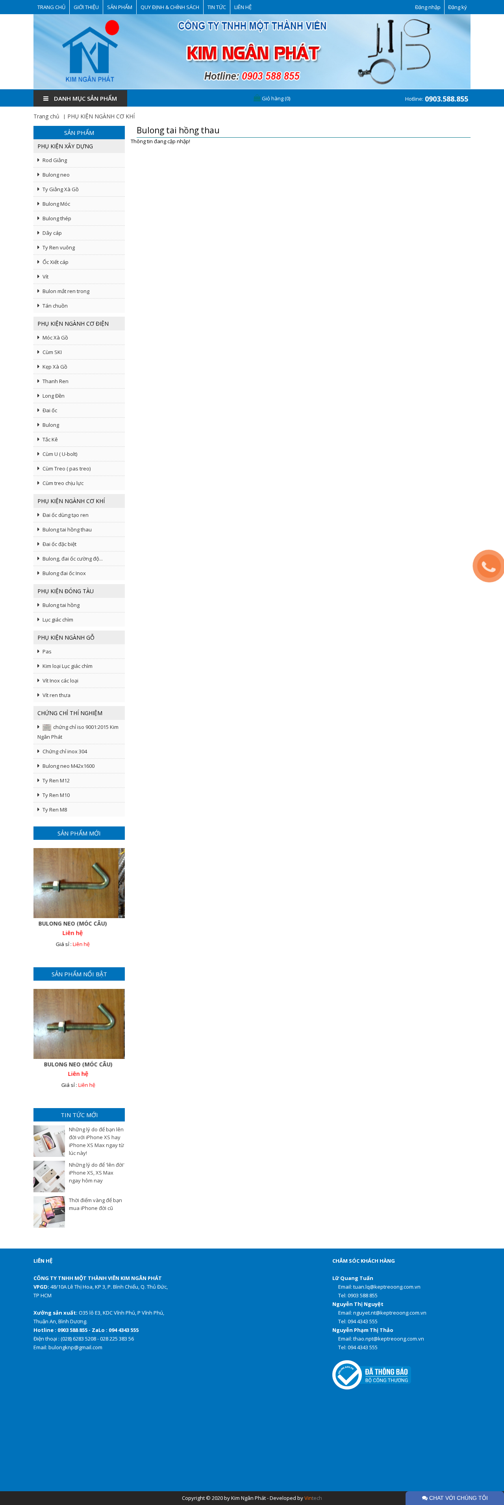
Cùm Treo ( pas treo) (67, 468)
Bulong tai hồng (61, 605)
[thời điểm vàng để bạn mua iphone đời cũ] (49, 1212)
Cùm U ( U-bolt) (60, 453)
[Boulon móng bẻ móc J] (79, 883)
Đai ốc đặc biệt (59, 544)
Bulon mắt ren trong (66, 291)
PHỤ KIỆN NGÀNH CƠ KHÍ (101, 116)
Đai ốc (50, 410)
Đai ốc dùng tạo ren (66, 514)
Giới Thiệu (86, 7)
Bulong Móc (56, 203)
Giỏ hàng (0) (275, 98)
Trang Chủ (51, 7)
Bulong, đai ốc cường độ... (73, 558)
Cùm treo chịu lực (63, 483)
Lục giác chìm (58, 619)
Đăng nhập (428, 7)
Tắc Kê (50, 439)
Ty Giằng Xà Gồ (61, 189)
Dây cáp (52, 232)
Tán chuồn (55, 305)
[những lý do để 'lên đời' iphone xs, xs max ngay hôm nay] (49, 1176)
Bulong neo (56, 174)
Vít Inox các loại (60, 680)
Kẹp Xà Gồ (55, 366)
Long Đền (54, 395)
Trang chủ (46, 116)
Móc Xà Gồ (55, 337)
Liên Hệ (243, 7)
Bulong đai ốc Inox (64, 573)
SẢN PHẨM (119, 7)
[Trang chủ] (252, 51)
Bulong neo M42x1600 (68, 765)
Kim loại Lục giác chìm (68, 666)
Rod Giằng (55, 160)
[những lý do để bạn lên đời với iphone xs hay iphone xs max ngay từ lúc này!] (49, 1141)
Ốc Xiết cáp (56, 262)
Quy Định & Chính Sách (170, 7)
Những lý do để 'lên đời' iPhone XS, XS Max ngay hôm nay (96, 1172)
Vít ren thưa (56, 695)
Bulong (51, 424)
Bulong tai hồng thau (67, 529)
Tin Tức (217, 7)
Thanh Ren (56, 381)
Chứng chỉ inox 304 (65, 751)
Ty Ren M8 (55, 809)
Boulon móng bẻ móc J (79, 923)
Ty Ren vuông (59, 247)
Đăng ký (457, 7)
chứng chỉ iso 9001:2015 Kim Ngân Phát (78, 731)
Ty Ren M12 (56, 780)
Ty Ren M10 (56, 795)
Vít (45, 276)
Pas (47, 651)
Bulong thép (57, 218)
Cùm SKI (52, 352)
